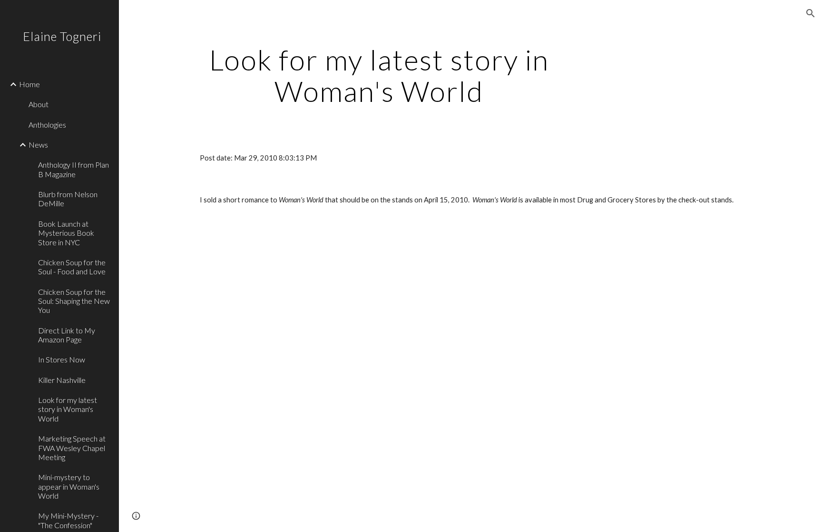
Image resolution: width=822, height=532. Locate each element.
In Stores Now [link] (61, 359)
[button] (810, 13)
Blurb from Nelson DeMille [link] (68, 199)
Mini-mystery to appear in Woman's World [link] (68, 486)
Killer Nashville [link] (62, 379)
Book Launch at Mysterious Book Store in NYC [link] (66, 233)
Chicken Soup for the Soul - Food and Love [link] (72, 267)
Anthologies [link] (47, 124)
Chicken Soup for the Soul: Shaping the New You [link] (74, 301)
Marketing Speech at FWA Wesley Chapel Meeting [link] (72, 448)
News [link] (38, 144)
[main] (379, 75)
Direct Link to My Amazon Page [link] (66, 335)
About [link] (39, 104)
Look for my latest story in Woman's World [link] (67, 409)
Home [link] (29, 84)
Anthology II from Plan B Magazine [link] (73, 169)
